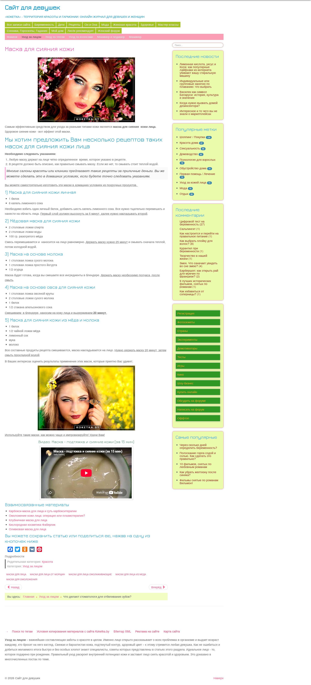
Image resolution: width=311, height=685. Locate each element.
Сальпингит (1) (190, 229)
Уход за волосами (81, 37)
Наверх (218, 678)
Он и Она (91, 24)
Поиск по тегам (22, 631)
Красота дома (189, 143)
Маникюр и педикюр (111, 37)
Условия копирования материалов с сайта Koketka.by (73, 631)
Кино (180, 374)
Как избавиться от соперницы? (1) (192, 292)
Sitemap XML (122, 631)
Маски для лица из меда (130, 574)
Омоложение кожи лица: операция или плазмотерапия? (47, 515)
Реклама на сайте (147, 631)
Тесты (181, 357)
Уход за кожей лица (193, 182)
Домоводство (189, 154)
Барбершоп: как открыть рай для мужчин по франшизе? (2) (199, 273)
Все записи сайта (18, 24)
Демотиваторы (187, 348)
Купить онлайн (187, 392)
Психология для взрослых (197, 160)
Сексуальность (190, 148)
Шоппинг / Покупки (192, 137)
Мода (105, 24)
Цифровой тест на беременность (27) (192, 222)
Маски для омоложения (21, 579)
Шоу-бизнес (185, 383)
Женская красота (124, 24)
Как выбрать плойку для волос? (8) (196, 242)
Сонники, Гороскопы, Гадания (27, 31)
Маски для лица (16, 574)
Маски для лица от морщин (47, 574)
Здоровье (147, 24)
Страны (182, 331)
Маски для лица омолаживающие (90, 574)
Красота (47, 562)
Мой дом (57, 31)
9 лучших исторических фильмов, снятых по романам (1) (195, 284)
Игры (180, 366)
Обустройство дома (193, 168)
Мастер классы (168, 24)
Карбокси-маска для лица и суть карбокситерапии (43, 511)
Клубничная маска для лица (28, 520)
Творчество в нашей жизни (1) (193, 257)
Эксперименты (187, 339)
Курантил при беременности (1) (191, 249)
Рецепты (74, 24)
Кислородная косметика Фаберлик (32, 524)
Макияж (12, 37)
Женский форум (109, 31)
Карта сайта (172, 631)
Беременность (44, 24)
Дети (61, 24)
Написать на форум (190, 409)
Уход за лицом (31, 37)
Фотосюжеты (186, 322)
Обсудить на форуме (191, 401)
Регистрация (185, 313)
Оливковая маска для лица (27, 529)
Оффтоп (183, 418)
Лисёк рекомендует (81, 31)
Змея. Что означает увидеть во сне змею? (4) (198, 264)
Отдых (184, 194)
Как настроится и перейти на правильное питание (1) (199, 234)
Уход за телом (54, 37)
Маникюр (135, 37)
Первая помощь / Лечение (197, 174)
